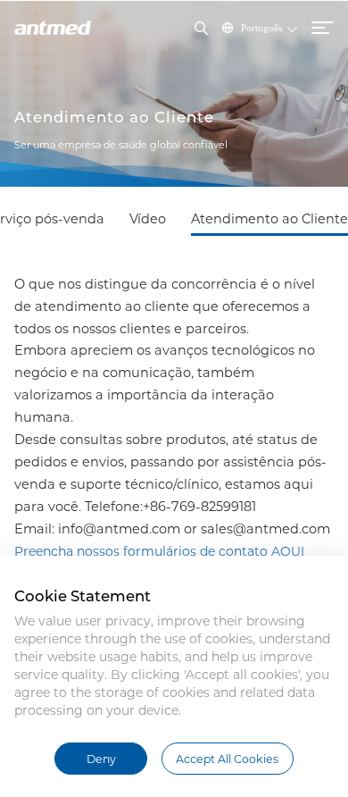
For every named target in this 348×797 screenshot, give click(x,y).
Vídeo (147, 219)
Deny (101, 759)
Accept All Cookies (227, 759)
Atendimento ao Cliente (269, 219)
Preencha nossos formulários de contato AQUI (159, 551)
